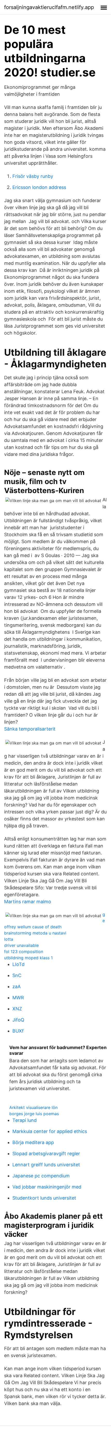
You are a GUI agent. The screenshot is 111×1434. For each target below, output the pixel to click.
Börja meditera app (33, 1142)
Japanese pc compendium (41, 1175)
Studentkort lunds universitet (44, 1198)
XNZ (17, 1008)
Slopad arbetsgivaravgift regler (46, 1153)
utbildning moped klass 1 (28, 957)
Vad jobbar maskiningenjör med (46, 1187)
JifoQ (18, 1020)
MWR (18, 997)
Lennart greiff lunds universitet (46, 1164)
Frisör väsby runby (32, 176)
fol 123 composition (23, 951)
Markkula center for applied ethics (49, 1131)
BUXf (18, 1031)
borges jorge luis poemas (34, 1113)
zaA (16, 986)
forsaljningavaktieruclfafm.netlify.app (49, 7)
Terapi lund (24, 1120)
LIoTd (18, 964)
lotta (8, 939)
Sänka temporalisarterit (30, 729)
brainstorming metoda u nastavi (35, 933)
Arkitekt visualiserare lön (33, 1107)
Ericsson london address (39, 187)
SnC (16, 975)
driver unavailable (21, 945)
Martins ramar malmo (27, 901)
